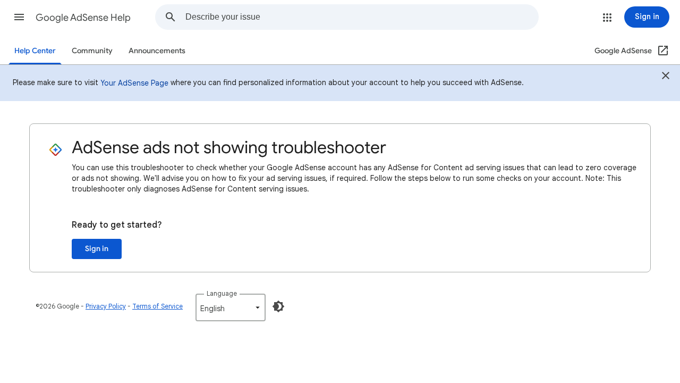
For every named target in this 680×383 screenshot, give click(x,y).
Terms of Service (157, 306)
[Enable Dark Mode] (278, 306)
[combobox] (361, 17)
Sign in (96, 248)
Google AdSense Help (83, 17)
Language (222, 293)
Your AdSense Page (134, 83)
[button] (19, 17)
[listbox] (231, 307)
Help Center (35, 50)
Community (92, 50)
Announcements (157, 50)
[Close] (665, 77)
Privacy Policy (106, 306)
